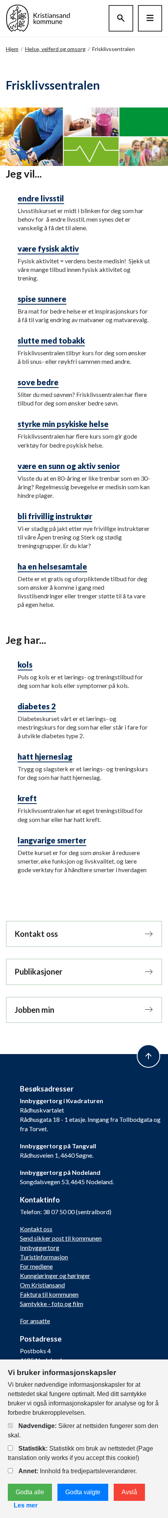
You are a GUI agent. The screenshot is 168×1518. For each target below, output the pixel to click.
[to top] (148, 1056)
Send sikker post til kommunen (61, 1238)
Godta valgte (82, 1492)
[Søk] (121, 18)
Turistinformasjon (44, 1257)
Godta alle (30, 1492)
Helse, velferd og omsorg (55, 49)
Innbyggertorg (39, 1247)
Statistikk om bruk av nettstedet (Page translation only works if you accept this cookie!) (80, 1453)
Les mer (26, 1505)
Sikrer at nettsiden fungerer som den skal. (83, 1431)
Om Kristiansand (42, 1285)
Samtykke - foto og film (51, 1303)
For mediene (36, 1266)
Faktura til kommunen (49, 1294)
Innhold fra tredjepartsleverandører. (77, 1471)
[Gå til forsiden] (38, 17)
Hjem (12, 49)
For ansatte (35, 1320)
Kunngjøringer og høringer (55, 1275)
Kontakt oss (36, 1228)
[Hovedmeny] (150, 18)
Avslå (129, 1492)
